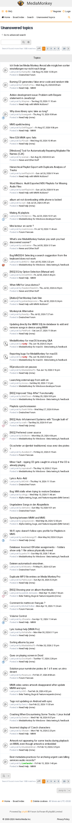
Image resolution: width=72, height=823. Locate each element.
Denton (25, 717)
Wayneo (25, 101)
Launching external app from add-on (29, 380)
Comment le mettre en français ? (27, 602)
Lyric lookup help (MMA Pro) (25, 629)
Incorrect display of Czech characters (30, 727)
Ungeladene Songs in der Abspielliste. (29, 504)
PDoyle (25, 140)
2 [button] (47, 48)
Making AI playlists (19, 212)
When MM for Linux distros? (25, 284)
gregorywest (28, 521)
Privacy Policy (63, 819)
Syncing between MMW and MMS (27, 517)
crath (24, 422)
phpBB (25, 811)
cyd (23, 203)
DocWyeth (26, 658)
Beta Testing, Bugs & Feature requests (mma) (40, 596)
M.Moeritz (26, 566)
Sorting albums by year (22, 642)
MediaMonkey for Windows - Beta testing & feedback (44, 265)
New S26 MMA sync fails (23, 137)
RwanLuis (26, 675)
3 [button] (51, 48)
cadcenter (26, 245)
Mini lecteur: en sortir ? (22, 225)
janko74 (25, 553)
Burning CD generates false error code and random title (39, 81)
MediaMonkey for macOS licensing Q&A (31, 340)
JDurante (26, 619)
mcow (25, 383)
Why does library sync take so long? (29, 111)
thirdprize (26, 216)
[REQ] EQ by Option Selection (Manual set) (32, 271)
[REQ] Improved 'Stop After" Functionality (31, 393)
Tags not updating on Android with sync (31, 701)
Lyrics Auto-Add (18, 478)
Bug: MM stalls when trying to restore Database (35, 491)
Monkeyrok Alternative (21, 311)
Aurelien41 (27, 452)
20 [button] (64, 48)
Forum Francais (26, 232)
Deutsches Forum (27, 75)
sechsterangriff (29, 537)
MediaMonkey (39, 3)
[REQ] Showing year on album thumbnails (31, 589)
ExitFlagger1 (27, 127)
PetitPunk (26, 330)
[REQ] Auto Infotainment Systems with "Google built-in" (39, 419)
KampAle (26, 72)
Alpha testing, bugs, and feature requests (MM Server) (44, 497)
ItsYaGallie (26, 632)
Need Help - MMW (27, 88)
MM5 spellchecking (20, 124)
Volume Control (18, 616)
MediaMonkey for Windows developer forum (40, 219)
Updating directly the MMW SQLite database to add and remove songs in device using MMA (39, 326)
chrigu (25, 494)
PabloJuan (27, 580)
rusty (24, 343)
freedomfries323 (30, 288)
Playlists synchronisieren (23, 406)
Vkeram (25, 730)
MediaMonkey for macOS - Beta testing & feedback (43, 346)
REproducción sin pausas (23, 366)
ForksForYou (28, 85)
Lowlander (27, 763)
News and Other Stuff (29, 160)
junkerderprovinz (30, 301)
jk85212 (25, 261)
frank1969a (27, 409)
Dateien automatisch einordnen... (27, 563)
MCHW (25, 481)
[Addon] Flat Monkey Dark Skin (26, 298)
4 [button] (54, 48)
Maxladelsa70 (28, 370)
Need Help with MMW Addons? (34, 104)
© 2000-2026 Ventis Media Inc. (17, 819)
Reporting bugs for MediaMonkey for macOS (33, 353)
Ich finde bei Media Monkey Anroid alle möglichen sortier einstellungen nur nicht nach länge (40, 67)
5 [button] (58, 48)
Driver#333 (27, 275)
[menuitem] (8, 11)
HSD (24, 691)
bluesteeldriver (28, 747)
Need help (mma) (27, 117)
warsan (25, 157)
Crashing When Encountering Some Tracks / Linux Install (40, 714)
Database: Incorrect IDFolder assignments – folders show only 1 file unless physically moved (37, 549)
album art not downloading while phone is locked (36, 199)
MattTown (26, 396)
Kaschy (25, 314)
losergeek (26, 114)
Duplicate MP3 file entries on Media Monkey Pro (35, 576)
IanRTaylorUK (28, 173)
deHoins (26, 507)
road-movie (27, 229)
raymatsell (26, 468)
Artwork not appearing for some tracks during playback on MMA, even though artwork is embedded (39, 742)
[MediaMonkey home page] (20, 3)
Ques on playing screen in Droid (26, 655)
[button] (39, 48)
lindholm (26, 435)
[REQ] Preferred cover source (25, 432)
